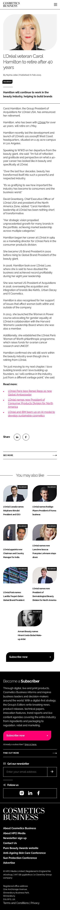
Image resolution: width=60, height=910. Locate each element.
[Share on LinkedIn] (17, 437)
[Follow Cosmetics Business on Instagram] (21, 794)
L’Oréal (42, 122)
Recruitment (8, 81)
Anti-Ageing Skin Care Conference (24, 852)
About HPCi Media (14, 833)
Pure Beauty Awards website (20, 848)
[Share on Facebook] (26, 437)
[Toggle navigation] (55, 4)
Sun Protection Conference (20, 857)
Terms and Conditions (16, 903)
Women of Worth (13, 338)
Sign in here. (31, 744)
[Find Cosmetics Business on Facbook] (38, 794)
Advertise (9, 862)
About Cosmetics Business (19, 828)
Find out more (11, 753)
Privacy (35, 903)
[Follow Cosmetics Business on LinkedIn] (30, 794)
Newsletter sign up (15, 838)
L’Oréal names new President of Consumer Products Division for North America (30, 403)
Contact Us (10, 843)
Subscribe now (18, 656)
